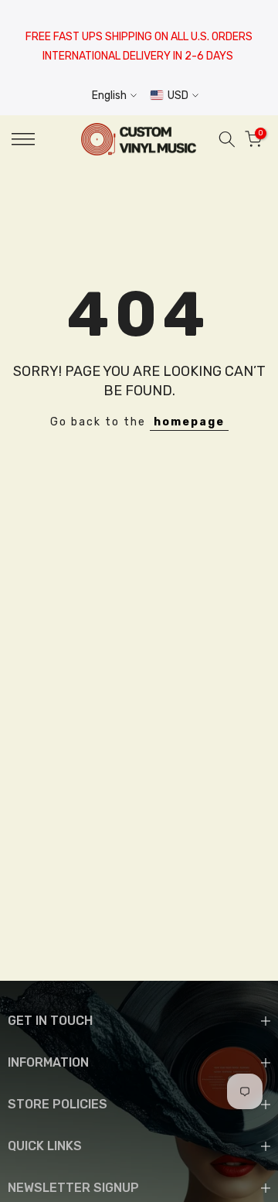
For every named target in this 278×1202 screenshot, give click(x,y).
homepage (189, 422)
